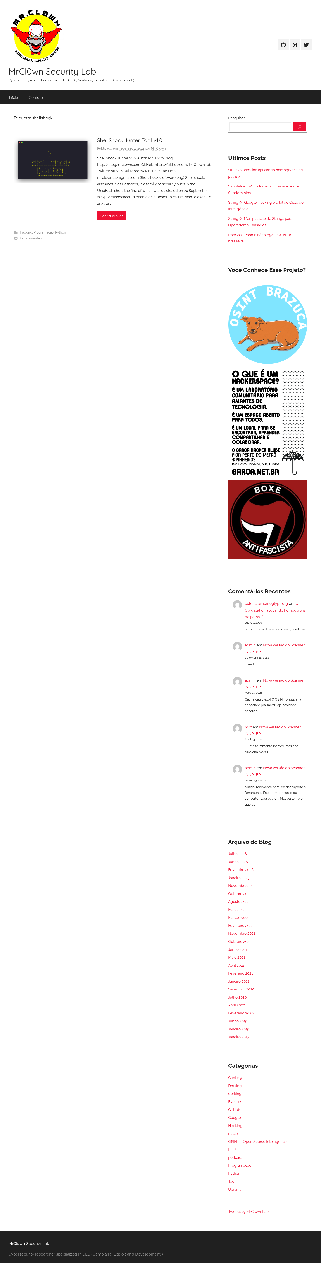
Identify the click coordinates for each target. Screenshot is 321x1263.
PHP (232, 1149)
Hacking (26, 232)
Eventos (235, 1101)
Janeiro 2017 (238, 1037)
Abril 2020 (236, 1005)
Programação (44, 232)
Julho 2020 (237, 997)
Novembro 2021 (241, 933)
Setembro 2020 (241, 989)
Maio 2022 (236, 909)
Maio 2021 (236, 957)
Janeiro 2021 (238, 981)
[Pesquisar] (299, 126)
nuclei (233, 1133)
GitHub (234, 1110)
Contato (36, 97)
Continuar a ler (111, 216)
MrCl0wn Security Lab (52, 71)
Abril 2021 (236, 965)
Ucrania (234, 1189)
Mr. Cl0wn (158, 148)
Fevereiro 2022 (240, 925)
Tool (231, 1181)
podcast (235, 1157)
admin (250, 645)
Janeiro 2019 (238, 1029)
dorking (235, 1093)
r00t (248, 727)
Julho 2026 (237, 854)
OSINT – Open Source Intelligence (257, 1141)
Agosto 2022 (238, 901)
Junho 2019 (237, 1021)
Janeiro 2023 (239, 878)
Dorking (235, 1086)
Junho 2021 (237, 949)
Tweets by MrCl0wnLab (248, 1211)
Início (13, 97)
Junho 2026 (238, 862)
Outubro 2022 (239, 893)
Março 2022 (238, 917)
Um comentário (31, 238)
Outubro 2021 (239, 941)
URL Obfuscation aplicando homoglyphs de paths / (275, 610)
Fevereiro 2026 (241, 870)
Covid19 (235, 1078)
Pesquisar (236, 118)
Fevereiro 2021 (240, 973)
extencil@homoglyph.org (266, 603)
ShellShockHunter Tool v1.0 (129, 140)
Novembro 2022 (241, 885)
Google (234, 1117)
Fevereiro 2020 (241, 1013)
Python (60, 232)
